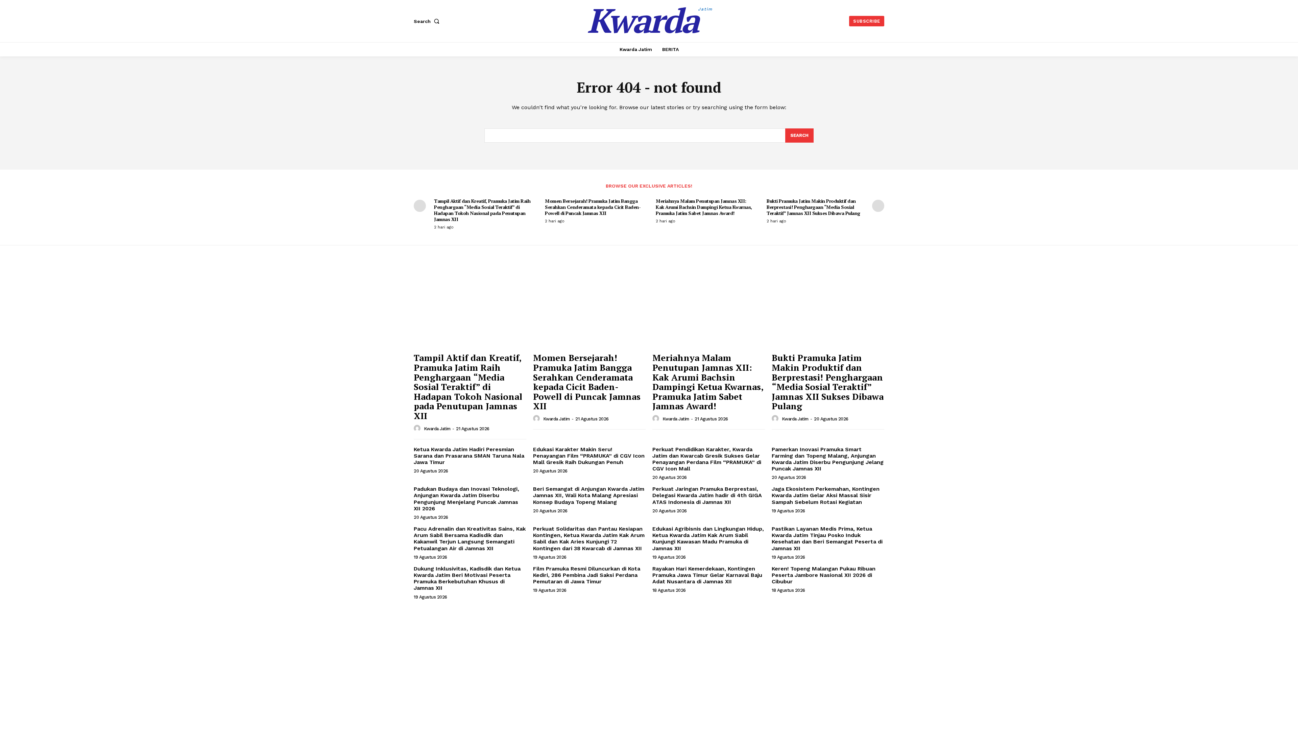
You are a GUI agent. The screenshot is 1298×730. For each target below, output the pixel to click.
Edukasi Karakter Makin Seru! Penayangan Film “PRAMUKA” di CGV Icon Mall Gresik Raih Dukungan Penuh (589, 455)
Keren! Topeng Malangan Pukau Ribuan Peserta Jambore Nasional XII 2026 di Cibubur (823, 575)
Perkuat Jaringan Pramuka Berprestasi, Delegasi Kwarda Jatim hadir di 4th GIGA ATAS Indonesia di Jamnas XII (707, 495)
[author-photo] (418, 428)
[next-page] (878, 206)
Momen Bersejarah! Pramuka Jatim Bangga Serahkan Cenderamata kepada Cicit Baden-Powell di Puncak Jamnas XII (593, 207)
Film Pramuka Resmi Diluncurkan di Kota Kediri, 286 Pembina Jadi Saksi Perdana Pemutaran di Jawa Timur (586, 575)
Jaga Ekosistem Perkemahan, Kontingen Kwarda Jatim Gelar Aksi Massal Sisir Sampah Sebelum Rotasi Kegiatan (826, 495)
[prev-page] (420, 206)
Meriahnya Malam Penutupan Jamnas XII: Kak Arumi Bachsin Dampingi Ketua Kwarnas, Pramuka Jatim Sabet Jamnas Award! (704, 207)
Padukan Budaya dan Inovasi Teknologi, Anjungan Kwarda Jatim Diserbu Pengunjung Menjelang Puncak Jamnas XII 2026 (466, 499)
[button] (428, 21)
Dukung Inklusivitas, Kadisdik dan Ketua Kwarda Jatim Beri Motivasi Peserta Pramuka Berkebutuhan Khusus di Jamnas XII (467, 578)
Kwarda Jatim (437, 428)
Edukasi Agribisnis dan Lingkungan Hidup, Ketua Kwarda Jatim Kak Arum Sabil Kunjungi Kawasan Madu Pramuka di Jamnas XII (708, 539)
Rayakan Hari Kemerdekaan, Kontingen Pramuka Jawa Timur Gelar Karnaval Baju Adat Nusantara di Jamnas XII (707, 575)
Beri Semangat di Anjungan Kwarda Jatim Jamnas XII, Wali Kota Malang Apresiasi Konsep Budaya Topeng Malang (588, 495)
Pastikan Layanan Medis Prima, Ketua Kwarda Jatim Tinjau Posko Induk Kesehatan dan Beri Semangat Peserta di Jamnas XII (827, 539)
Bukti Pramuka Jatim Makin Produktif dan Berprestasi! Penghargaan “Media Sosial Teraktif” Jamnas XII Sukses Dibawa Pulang (813, 207)
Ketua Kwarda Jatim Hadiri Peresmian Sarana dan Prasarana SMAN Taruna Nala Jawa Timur (469, 455)
